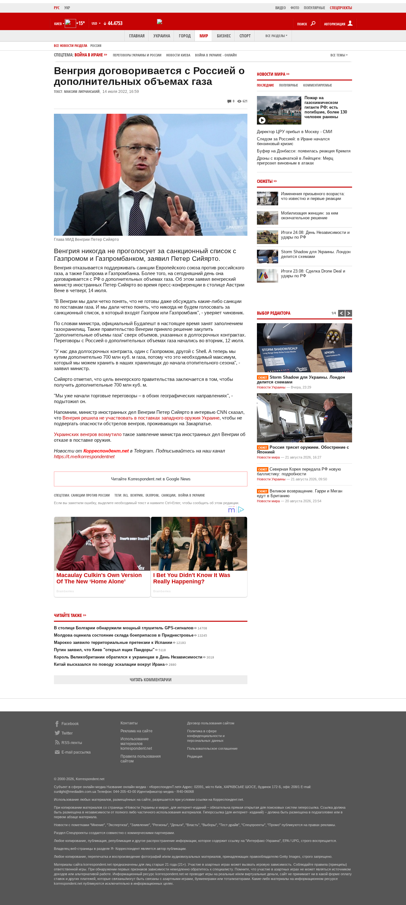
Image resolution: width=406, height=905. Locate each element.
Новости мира (271, 74)
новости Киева (178, 55)
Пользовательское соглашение (212, 748)
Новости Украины (271, 387)
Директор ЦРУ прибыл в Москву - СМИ (294, 131)
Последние (265, 85)
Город (185, 36)
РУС (57, 7)
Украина (162, 36)
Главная (137, 36)
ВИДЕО (280, 7)
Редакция (194, 756)
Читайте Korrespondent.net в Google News (151, 479)
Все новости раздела (70, 45)
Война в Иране (156, 55)
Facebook (70, 724)
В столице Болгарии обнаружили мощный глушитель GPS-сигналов (130, 628)
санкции (168, 495)
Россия (96, 45)
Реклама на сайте (137, 731)
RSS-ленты (72, 743)
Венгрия (136, 495)
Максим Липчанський (82, 91)
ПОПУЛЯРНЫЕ (314, 7)
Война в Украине (191, 495)
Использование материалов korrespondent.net (136, 744)
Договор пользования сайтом (210, 723)
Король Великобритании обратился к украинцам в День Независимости (134, 657)
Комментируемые (317, 85)
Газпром (152, 495)
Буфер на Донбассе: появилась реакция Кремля (303, 151)
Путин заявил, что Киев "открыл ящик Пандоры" (110, 649)
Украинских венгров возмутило (87, 434)
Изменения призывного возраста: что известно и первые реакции (313, 196)
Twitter (67, 733)
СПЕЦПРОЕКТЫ (341, 7)
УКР (67, 7)
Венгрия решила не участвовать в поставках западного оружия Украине (140, 417)
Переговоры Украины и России (137, 55)
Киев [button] (58, 23)
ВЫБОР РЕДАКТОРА (273, 313)
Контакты (129, 723)
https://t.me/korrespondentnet (84, 456)
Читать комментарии (151, 680)
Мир (204, 36)
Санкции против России (90, 495)
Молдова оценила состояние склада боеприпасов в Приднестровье (130, 635)
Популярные (288, 85)
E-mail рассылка (76, 752)
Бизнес (224, 36)
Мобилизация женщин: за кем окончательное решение (309, 215)
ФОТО (295, 7)
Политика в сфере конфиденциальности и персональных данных (206, 735)
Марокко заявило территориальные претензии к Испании (120, 642)
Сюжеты (264, 181)
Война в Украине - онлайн (216, 55)
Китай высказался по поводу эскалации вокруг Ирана (115, 664)
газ (125, 495)
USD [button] (95, 23)
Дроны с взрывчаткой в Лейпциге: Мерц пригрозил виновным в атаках (295, 160)
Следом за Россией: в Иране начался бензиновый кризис (293, 141)
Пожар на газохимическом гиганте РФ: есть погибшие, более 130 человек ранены (325, 107)
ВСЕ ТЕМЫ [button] (338, 55)
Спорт (245, 36)
